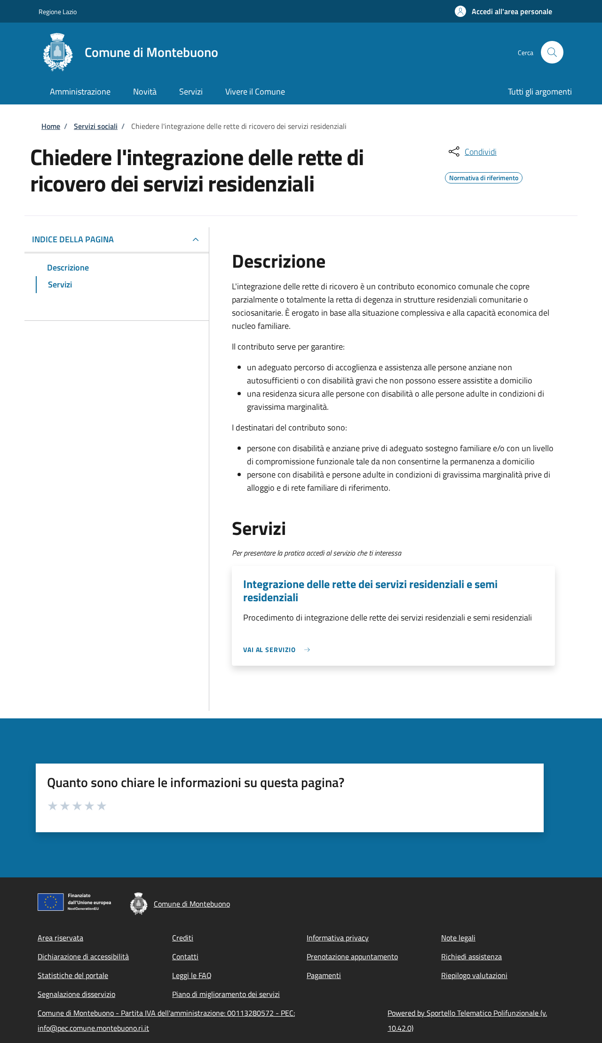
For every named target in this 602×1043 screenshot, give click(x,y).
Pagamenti (324, 975)
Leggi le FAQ (192, 975)
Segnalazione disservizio (76, 994)
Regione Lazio (58, 11)
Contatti (185, 956)
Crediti (182, 937)
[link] (279, 649)
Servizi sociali (96, 126)
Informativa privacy (338, 937)
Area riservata (60, 937)
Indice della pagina (73, 239)
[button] (503, 11)
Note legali (458, 937)
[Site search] (552, 52)
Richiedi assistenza (471, 956)
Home (50, 126)
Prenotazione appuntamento (352, 956)
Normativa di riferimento (483, 176)
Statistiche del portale (73, 975)
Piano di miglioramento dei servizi (226, 994)
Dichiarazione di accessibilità (83, 956)
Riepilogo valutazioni (474, 975)
